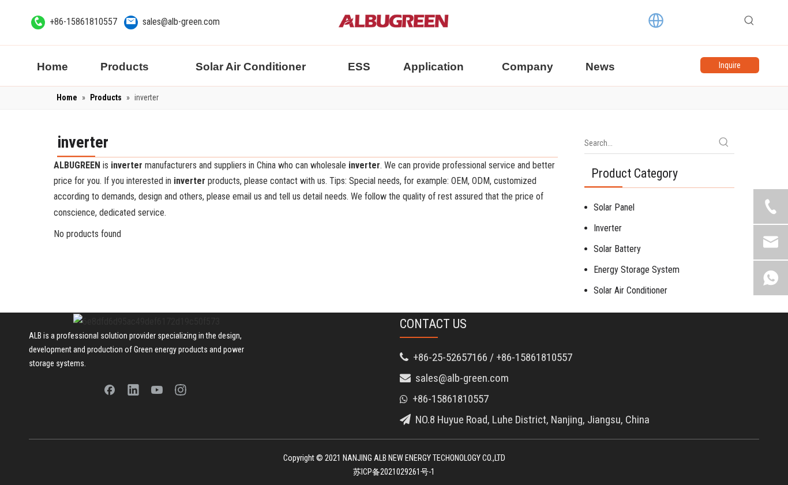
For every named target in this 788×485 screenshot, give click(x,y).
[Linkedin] (133, 389)
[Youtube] (157, 389)
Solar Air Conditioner (630, 290)
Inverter (608, 228)
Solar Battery (617, 248)
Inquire (730, 65)
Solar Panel (614, 207)
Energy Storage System (637, 269)
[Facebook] (109, 389)
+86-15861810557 (83, 21)
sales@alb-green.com (181, 21)
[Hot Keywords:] (749, 21)
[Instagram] (180, 389)
